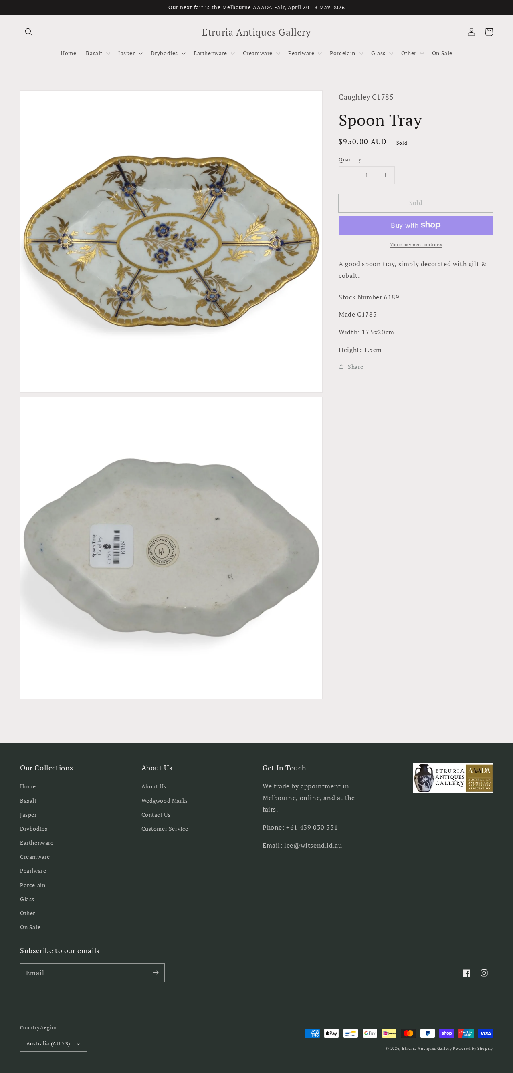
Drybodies (33, 828)
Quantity (350, 159)
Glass (27, 899)
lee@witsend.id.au (313, 845)
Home (28, 786)
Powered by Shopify (473, 1048)
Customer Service (165, 828)
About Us (153, 786)
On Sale (30, 927)
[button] (29, 32)
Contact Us (156, 814)
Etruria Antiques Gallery (427, 1048)
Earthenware (37, 842)
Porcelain (32, 885)
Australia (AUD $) (48, 1043)
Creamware (35, 856)
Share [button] (355, 366)
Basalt (28, 800)
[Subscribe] (155, 972)
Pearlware (33, 870)
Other (27, 913)
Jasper (28, 814)
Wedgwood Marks (164, 800)
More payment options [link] (416, 244)
